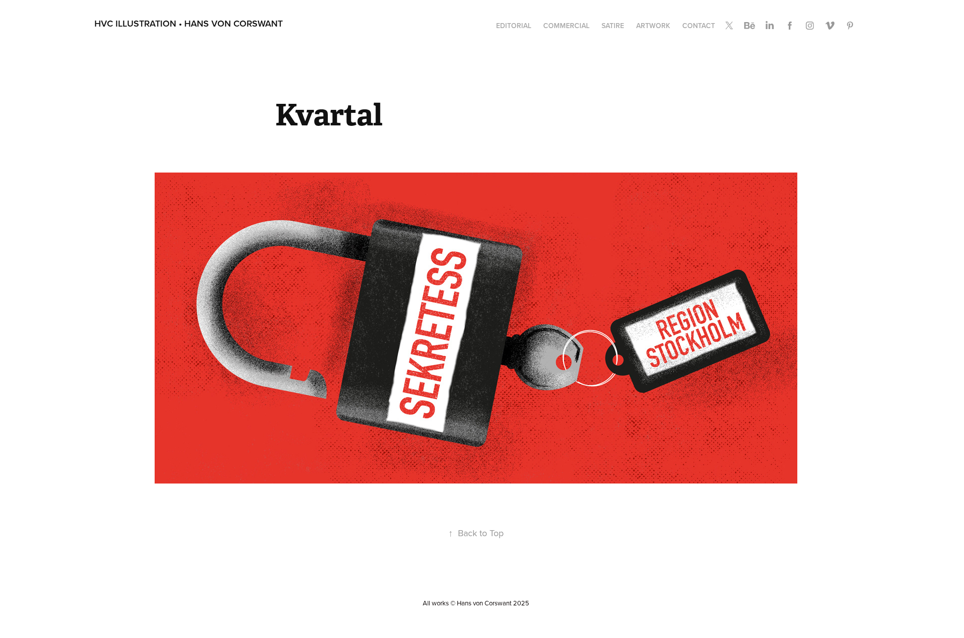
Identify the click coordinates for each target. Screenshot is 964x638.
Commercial (566, 26)
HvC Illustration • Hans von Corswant (188, 23)
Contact (698, 26)
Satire (612, 26)
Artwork (653, 26)
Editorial (513, 26)
